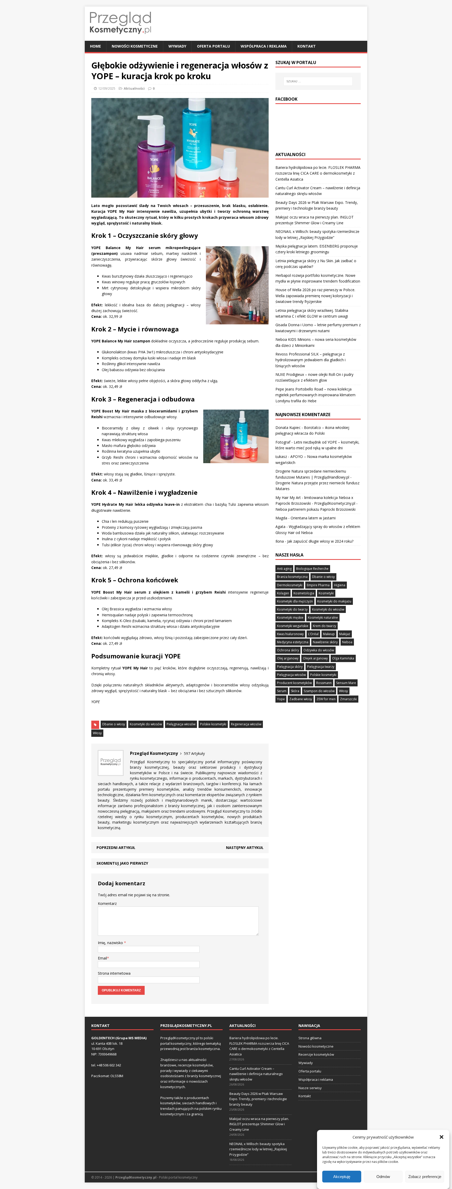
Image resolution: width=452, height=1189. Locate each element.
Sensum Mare (346, 683)
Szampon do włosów (319, 691)
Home (95, 46)
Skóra (295, 691)
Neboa (347, 642)
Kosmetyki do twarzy (292, 609)
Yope (281, 699)
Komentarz (107, 903)
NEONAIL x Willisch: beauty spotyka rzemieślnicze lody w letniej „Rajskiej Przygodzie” (258, 1149)
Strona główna (309, 1038)
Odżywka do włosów (318, 650)
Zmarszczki (348, 699)
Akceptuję (341, 1176)
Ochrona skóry (288, 650)
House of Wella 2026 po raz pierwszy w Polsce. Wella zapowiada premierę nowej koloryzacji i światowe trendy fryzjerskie (315, 295)
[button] (441, 1137)
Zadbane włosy (300, 699)
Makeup (329, 634)
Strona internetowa (114, 973)
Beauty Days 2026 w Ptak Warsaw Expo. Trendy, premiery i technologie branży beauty (258, 1099)
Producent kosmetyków (294, 683)
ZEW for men (326, 699)
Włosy (97, 733)
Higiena (339, 585)
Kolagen (283, 593)
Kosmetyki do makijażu (334, 601)
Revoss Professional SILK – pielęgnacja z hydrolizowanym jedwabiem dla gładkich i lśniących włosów (310, 360)
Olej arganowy (287, 658)
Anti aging (284, 568)
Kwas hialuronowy (290, 634)
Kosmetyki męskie (290, 617)
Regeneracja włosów (246, 724)
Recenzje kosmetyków (316, 1054)
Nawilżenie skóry (325, 642)
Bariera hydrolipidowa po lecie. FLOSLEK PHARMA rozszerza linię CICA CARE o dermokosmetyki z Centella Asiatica (317, 173)
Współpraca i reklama (264, 46)
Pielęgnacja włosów (181, 724)
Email (102, 958)
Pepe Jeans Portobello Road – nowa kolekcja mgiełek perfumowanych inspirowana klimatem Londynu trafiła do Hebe (315, 395)
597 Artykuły (194, 753)
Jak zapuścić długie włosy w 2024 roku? (320, 541)
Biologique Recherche (312, 568)
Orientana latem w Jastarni (313, 517)
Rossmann (324, 683)
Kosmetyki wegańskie (292, 626)
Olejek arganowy (315, 658)
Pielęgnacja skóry (290, 666)
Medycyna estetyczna (292, 642)
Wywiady (177, 46)
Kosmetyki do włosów (146, 724)
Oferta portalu (213, 46)
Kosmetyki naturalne (323, 617)
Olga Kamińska (343, 658)
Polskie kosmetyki (213, 724)
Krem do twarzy (324, 626)
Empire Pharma (318, 585)
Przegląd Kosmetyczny (150, 761)
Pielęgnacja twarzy (320, 666)
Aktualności (134, 88)
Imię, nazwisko (111, 942)
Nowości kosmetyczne (135, 46)
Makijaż (344, 634)
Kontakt (306, 46)
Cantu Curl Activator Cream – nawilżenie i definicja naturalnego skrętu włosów (256, 1074)
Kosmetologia (303, 593)
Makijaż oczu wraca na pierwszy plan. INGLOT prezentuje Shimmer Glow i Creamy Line (259, 1124)
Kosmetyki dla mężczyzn (295, 601)
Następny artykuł (244, 847)
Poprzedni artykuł (116, 847)
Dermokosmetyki (289, 585)
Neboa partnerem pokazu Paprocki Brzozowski (315, 509)
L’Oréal (313, 634)
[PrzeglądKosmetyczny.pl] (120, 37)
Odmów (383, 1176)
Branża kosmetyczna (292, 577)
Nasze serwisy (310, 1087)
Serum (281, 691)
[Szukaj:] (318, 81)
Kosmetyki (326, 593)
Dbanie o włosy (113, 724)
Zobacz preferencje (424, 1176)
